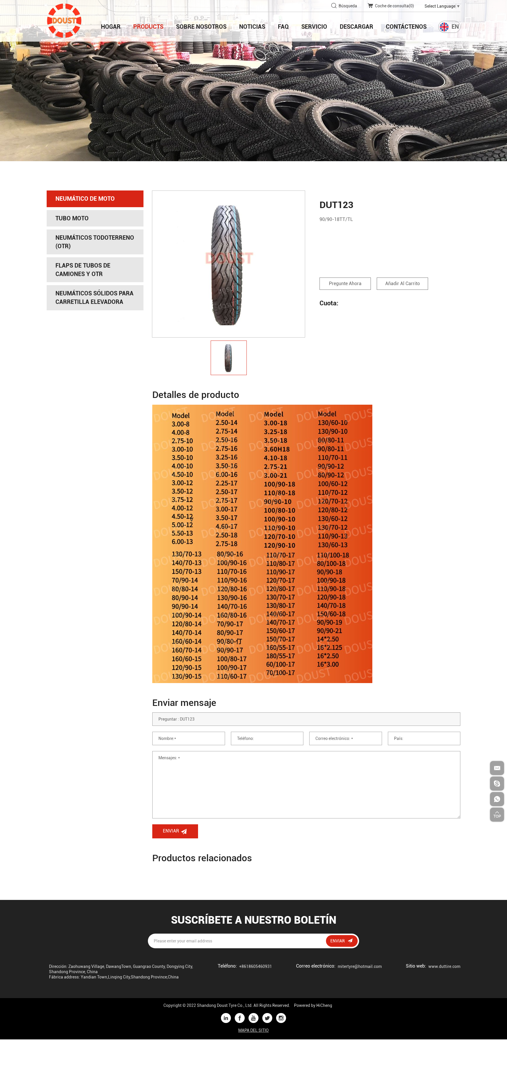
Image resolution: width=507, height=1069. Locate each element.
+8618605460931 (255, 966)
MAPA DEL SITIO (253, 1030)
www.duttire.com (444, 966)
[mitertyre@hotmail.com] (497, 768)
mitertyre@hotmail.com (360, 966)
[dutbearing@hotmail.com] (497, 784)
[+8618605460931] (497, 799)
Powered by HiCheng (313, 1005)
